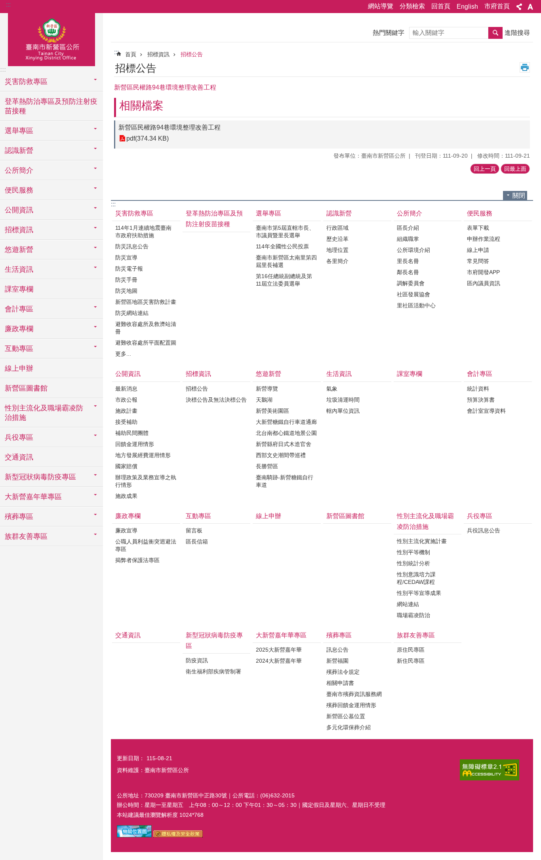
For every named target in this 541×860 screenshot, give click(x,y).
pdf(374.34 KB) (147, 138)
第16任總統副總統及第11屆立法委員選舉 (284, 280)
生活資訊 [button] (19, 269)
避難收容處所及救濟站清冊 (145, 328)
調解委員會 (411, 283)
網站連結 (408, 604)
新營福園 (337, 661)
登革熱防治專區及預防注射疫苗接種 (51, 106)
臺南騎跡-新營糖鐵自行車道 (284, 481)
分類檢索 (412, 6)
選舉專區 (268, 213)
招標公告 (192, 54)
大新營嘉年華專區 (281, 635)
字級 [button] (530, 6)
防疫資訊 (197, 660)
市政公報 (126, 400)
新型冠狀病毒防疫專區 (214, 640)
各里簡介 (337, 261)
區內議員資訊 (483, 283)
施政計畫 (126, 411)
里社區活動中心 (416, 305)
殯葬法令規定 (343, 672)
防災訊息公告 (132, 246)
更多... (123, 354)
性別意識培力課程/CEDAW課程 (416, 578)
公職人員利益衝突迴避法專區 (145, 545)
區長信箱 (197, 541)
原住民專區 (411, 649)
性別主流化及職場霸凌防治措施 (425, 521)
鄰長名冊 (408, 272)
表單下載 (478, 228)
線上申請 (478, 250)
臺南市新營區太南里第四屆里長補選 (286, 261)
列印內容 (525, 67)
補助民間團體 (132, 433)
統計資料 (478, 388)
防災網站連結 (132, 313)
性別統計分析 (413, 563)
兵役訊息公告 (483, 530)
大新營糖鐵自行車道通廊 (286, 422)
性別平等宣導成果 (419, 593)
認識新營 (339, 213)
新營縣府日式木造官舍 (283, 444)
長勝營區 (267, 466)
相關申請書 (340, 683)
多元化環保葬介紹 (348, 727)
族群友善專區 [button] (26, 536)
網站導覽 (380, 6)
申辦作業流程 (483, 239)
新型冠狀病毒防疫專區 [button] (40, 477)
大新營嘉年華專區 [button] (33, 497)
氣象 (331, 388)
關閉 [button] (518, 195)
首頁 (130, 54)
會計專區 (479, 373)
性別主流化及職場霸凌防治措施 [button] (44, 412)
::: (8, 4)
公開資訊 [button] (19, 210)
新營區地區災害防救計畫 (145, 302)
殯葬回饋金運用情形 (351, 705)
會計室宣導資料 (486, 411)
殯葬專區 (339, 635)
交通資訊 (19, 457)
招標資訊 (158, 54)
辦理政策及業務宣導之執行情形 (145, 481)
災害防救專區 (134, 213)
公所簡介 (409, 213)
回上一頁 (485, 169)
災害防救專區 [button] (26, 82)
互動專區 (198, 516)
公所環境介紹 (413, 250)
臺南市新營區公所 (51, 38)
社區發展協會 (413, 294)
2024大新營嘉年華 (279, 661)
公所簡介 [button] (19, 170)
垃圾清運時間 (343, 400)
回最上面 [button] (515, 169)
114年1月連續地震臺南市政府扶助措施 (143, 231)
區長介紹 (408, 228)
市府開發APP (483, 272)
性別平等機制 (413, 552)
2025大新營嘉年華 (279, 649)
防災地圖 (126, 291)
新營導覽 (267, 388)
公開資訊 (128, 373)
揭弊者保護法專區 (137, 560)
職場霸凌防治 (413, 615)
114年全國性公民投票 (282, 246)
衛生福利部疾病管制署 (213, 671)
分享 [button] (519, 6)
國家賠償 (126, 466)
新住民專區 (411, 661)
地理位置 (337, 250)
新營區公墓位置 (345, 716)
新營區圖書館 (26, 388)
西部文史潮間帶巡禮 (281, 455)
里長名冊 (408, 261)
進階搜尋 (517, 32)
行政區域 (337, 228)
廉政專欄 (128, 516)
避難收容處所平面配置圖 (145, 342)
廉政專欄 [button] (19, 329)
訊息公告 (337, 649)
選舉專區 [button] (19, 131)
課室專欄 (19, 289)
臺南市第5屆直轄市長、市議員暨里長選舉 (285, 231)
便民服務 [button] (19, 190)
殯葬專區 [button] (19, 517)
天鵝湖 (264, 400)
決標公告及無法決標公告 (216, 400)
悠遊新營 (268, 373)
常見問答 (478, 261)
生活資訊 (339, 373)
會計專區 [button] (19, 309)
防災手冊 (126, 279)
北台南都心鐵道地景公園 (286, 433)
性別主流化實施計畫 (422, 541)
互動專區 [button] (19, 349)
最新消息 (126, 388)
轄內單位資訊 (343, 411)
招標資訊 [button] (19, 230)
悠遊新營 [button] (19, 250)
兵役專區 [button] (19, 437)
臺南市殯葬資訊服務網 (354, 694)
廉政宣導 (126, 530)
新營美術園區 (272, 411)
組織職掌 (408, 239)
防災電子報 (129, 268)
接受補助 (126, 422)
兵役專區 (479, 516)
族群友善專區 (416, 635)
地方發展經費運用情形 (143, 455)
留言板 (194, 530)
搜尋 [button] (495, 33)
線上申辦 (19, 368)
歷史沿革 (337, 239)
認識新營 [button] (19, 150)
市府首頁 (497, 6)
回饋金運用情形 (134, 444)
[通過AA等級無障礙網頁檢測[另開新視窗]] (489, 769)
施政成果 (126, 496)
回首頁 (440, 6)
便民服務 (479, 213)
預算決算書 (481, 400)
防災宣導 (126, 257)
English (467, 6)
